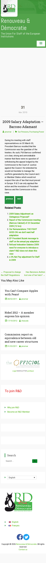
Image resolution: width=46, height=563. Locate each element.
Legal (14, 371)
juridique (30, 371)
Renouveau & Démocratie (15, 24)
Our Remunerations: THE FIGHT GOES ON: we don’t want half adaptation (23, 232)
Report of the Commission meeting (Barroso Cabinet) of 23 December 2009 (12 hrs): (25, 223)
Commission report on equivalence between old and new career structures (21, 338)
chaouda (24, 321)
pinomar (8, 132)
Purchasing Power (36, 132)
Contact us (23, 549)
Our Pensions (23, 132)
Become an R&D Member (18, 412)
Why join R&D (13, 407)
